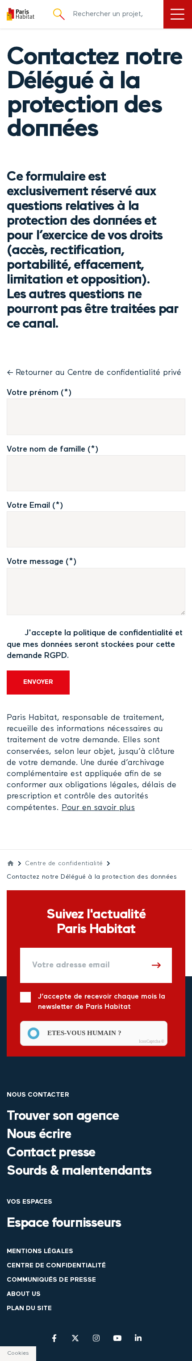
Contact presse (51, 1153)
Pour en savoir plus (98, 807)
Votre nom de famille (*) (53, 449)
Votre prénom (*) (39, 392)
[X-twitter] (75, 1338)
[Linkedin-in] (138, 1338)
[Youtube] (117, 1338)
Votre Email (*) (35, 505)
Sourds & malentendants (79, 1171)
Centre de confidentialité (64, 864)
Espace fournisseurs (64, 1223)
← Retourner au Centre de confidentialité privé (94, 372)
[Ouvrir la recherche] (59, 14)
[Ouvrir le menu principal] (177, 14)
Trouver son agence (62, 1116)
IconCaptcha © (151, 1041)
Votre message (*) (42, 561)
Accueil (10, 863)
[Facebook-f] (54, 1338)
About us (24, 1294)
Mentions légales (40, 1251)
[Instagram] (96, 1338)
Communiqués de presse (51, 1280)
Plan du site (29, 1309)
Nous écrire (39, 1135)
